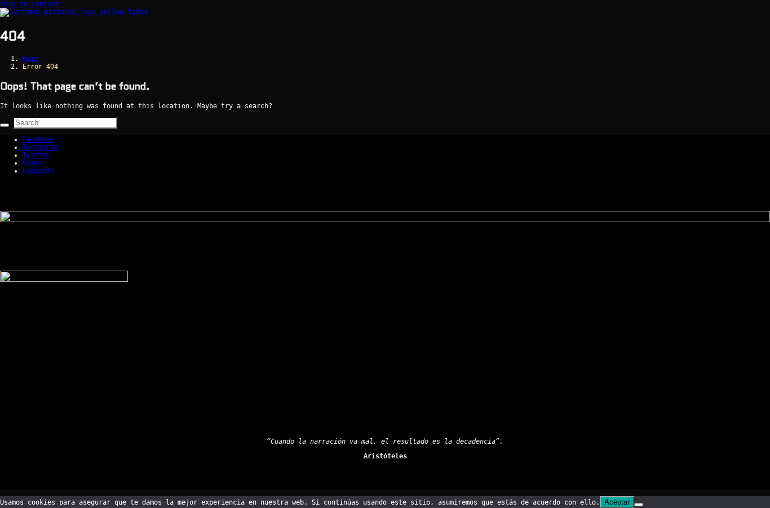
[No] (638, 504)
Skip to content (29, 4)
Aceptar (617, 502)
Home (30, 59)
